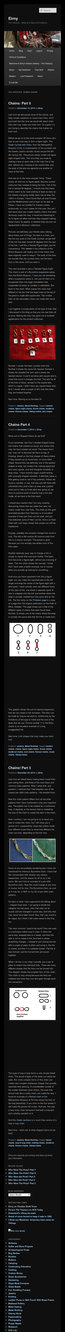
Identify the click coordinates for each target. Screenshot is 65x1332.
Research (12, 1326)
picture (40, 539)
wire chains (47, 411)
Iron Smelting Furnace (19, 1289)
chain (42, 509)
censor (29, 248)
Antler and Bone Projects (20, 1246)
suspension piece (47, 271)
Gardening (13, 1279)
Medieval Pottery (16, 1303)
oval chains (29, 751)
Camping (12, 1263)
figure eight (29, 559)
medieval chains (15, 751)
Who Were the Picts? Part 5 (21, 1176)
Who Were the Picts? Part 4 (21, 1179)
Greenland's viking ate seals (22, 1213)
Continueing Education (19, 1266)
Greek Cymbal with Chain (20, 144)
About (40, 76)
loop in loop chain (23, 1142)
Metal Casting (15, 1306)
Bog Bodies (14, 1253)
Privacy (50, 50)
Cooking (12, 1269)
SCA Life (12, 1330)
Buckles (12, 1256)
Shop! (11, 69)
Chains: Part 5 (19, 103)
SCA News (20, 1231)
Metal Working (31, 405)
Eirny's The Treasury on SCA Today (25, 1209)
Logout (39, 50)
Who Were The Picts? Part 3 (22, 1183)
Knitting (12, 1296)
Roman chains (21, 411)
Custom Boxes (15, 1273)
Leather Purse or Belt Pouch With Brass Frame (31, 1299)
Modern (12, 76)
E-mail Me (13, 82)
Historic (51, 69)
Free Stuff (39, 69)
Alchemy (12, 1242)
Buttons (12, 1259)
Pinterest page (39, 599)
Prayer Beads (14, 1323)
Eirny (13, 18)
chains (18, 748)
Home (11, 50)
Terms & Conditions (17, 57)
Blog (21, 50)
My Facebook (24, 69)
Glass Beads (14, 1286)
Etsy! (29, 50)
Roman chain (35, 1096)
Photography (14, 1320)
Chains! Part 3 (19, 767)
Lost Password (26, 76)
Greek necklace (24, 1119)
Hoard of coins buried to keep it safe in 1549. (30, 1216)
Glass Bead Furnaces (18, 1283)
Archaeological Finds (18, 1249)
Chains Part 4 (19, 424)
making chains (38, 1142)
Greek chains (39, 408)
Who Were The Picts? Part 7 (22, 1169)
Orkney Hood (14, 1313)
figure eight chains (23, 408)
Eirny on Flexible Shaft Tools (22, 1206)
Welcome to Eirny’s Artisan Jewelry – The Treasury (30, 63)
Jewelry (20, 405)
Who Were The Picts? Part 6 (22, 1173)
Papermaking (14, 1316)
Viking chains (35, 411)
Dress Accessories (17, 1276)
